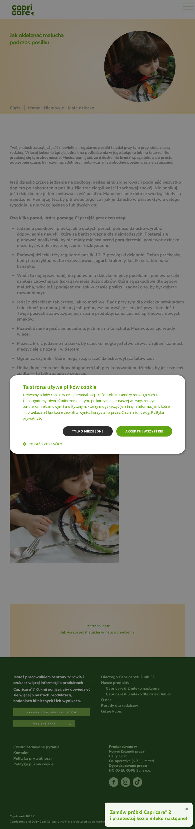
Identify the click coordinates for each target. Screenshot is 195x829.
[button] (42, 444)
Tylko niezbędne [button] (88, 431)
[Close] (187, 808)
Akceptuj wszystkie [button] (144, 431)
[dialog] (97, 414)
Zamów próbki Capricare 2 (140, 812)
